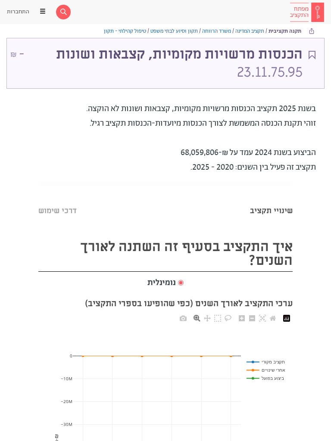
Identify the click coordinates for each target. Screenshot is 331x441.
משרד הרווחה (216, 31)
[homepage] (307, 12)
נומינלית (161, 283)
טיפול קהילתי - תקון (125, 31)
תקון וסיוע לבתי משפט (174, 31)
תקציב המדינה (249, 31)
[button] (165, 283)
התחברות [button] (18, 12)
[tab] (271, 200)
